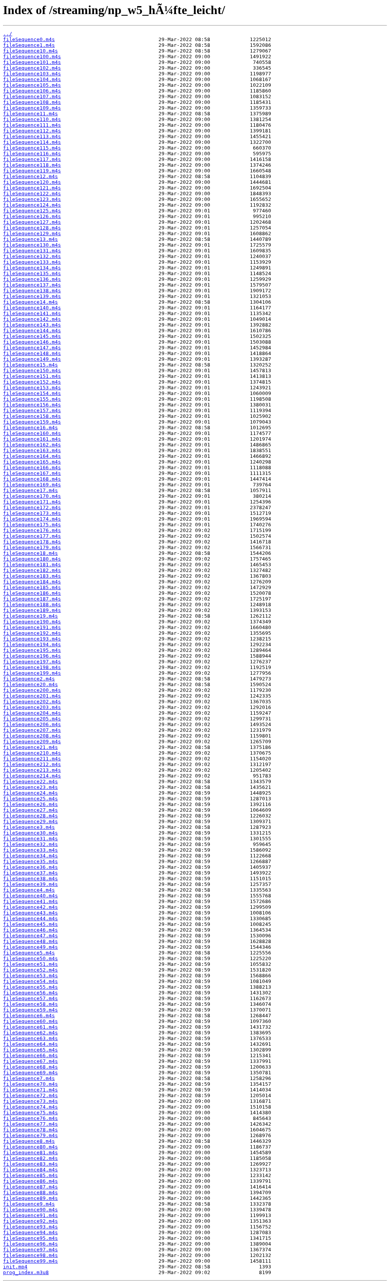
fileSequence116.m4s (32, 153)
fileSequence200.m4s (32, 690)
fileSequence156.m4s (32, 405)
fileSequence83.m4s (30, 1164)
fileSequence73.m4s (30, 1101)
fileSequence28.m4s (30, 816)
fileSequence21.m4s (30, 747)
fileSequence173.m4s (32, 513)
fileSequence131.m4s (32, 250)
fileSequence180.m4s (32, 559)
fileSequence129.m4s (32, 233)
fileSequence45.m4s (30, 924)
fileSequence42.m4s (30, 907)
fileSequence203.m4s (32, 707)
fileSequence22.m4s (30, 781)
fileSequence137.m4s (32, 285)
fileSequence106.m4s (32, 91)
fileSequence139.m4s (32, 296)
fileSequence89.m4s (30, 1198)
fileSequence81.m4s (30, 1152)
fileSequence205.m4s (32, 719)
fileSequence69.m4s (30, 1072)
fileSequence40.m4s (30, 895)
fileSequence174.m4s (32, 519)
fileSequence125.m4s (32, 210)
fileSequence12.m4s (30, 176)
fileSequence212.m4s (32, 764)
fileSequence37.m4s (30, 873)
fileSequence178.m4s (32, 542)
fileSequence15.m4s (30, 365)
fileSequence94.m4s (30, 1232)
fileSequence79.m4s (30, 1135)
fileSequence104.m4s (32, 79)
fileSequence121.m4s (32, 188)
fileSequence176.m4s (32, 530)
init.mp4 (15, 1267)
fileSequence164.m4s (32, 456)
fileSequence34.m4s (30, 856)
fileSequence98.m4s (30, 1255)
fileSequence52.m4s (30, 970)
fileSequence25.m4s (30, 798)
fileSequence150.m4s (32, 370)
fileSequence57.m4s (30, 998)
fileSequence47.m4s (30, 935)
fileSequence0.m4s (29, 39)
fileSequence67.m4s (30, 1061)
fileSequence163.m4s (32, 450)
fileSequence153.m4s (32, 387)
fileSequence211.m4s (32, 758)
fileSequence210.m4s (32, 753)
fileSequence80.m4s (30, 1147)
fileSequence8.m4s (29, 1141)
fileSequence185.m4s (32, 587)
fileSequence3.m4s (29, 827)
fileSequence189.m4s (32, 610)
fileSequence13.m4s (30, 239)
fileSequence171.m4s (32, 502)
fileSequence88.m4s (30, 1192)
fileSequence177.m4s (32, 536)
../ (7, 34)
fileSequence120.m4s (32, 182)
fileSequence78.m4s (30, 1130)
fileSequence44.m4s (30, 918)
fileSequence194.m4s (32, 644)
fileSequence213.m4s (32, 770)
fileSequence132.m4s (32, 256)
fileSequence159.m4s (32, 422)
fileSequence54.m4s (30, 981)
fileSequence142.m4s (32, 319)
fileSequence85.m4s (30, 1175)
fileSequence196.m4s (32, 656)
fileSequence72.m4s (30, 1095)
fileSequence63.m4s (30, 1038)
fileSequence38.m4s (30, 878)
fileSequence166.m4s (32, 467)
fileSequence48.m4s (30, 941)
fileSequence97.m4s (30, 1249)
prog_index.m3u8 (26, 1272)
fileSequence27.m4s (30, 810)
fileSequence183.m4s (32, 576)
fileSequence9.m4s (29, 1204)
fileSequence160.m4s (32, 433)
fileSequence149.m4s (32, 359)
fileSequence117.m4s (32, 159)
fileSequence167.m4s (32, 473)
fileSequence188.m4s (32, 604)
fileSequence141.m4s (32, 313)
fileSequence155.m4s (32, 399)
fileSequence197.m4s (32, 661)
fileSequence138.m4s (32, 290)
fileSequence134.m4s (32, 268)
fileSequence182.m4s (32, 570)
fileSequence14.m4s (30, 302)
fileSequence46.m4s (30, 930)
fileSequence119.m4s (32, 171)
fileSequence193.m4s (32, 639)
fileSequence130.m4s (32, 245)
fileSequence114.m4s (32, 142)
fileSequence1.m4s (29, 45)
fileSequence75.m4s (30, 1112)
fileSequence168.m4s (32, 479)
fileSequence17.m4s (30, 490)
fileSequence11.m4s (30, 113)
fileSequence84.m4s (30, 1169)
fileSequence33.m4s (30, 850)
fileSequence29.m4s (30, 821)
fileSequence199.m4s (32, 673)
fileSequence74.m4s (30, 1107)
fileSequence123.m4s (32, 199)
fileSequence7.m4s (29, 1078)
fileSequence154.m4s (32, 393)
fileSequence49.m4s (30, 947)
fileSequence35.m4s (30, 861)
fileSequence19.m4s (30, 616)
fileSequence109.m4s (32, 108)
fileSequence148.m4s (32, 353)
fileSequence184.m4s (32, 582)
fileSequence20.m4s (30, 684)
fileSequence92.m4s (30, 1221)
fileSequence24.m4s (30, 793)
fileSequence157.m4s (32, 410)
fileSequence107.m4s (32, 96)
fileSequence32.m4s (30, 844)
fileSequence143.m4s (32, 325)
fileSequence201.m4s (32, 696)
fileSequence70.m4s (30, 1084)
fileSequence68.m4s (30, 1067)
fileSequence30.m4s (30, 833)
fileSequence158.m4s (32, 416)
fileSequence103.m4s (32, 73)
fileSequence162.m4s (32, 445)
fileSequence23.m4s (30, 787)
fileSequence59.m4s (30, 1010)
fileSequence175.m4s (32, 524)
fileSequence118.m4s (32, 165)
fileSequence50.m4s (30, 958)
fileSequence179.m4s (32, 547)
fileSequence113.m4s (32, 136)
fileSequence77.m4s (30, 1124)
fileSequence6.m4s (29, 1015)
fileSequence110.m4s (32, 119)
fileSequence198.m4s (32, 667)
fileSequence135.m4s (32, 273)
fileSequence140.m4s (32, 308)
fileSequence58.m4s (30, 1004)
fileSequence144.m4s (32, 330)
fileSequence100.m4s (32, 56)
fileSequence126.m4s (32, 216)
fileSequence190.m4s (32, 621)
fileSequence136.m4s (32, 279)
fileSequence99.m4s (30, 1261)
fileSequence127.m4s (32, 222)
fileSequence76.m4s (30, 1118)
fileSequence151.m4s (32, 376)
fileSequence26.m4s (30, 804)
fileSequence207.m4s (32, 730)
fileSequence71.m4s (30, 1090)
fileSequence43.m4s (30, 913)
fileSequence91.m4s (30, 1215)
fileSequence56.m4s (30, 993)
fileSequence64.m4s (30, 1044)
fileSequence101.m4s (32, 62)
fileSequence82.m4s (30, 1158)
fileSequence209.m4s (32, 741)
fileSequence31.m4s (30, 838)
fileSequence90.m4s (30, 1209)
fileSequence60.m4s (30, 1021)
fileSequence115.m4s (32, 148)
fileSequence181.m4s (32, 564)
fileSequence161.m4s (32, 439)
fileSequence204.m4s (32, 713)
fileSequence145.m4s (32, 336)
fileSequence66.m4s (30, 1055)
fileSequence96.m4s (30, 1244)
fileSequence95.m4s (30, 1238)
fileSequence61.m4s (30, 1027)
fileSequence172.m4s (32, 507)
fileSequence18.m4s (30, 553)
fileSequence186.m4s (32, 593)
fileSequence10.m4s (30, 51)
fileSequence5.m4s (29, 953)
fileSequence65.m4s (30, 1050)
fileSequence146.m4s (32, 342)
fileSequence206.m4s (32, 724)
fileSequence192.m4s (32, 633)
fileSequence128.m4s (32, 228)
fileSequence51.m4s (30, 964)
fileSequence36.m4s (30, 867)
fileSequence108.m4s (32, 102)
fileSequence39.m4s (30, 884)
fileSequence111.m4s (32, 125)
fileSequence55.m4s (30, 987)
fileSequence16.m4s (30, 427)
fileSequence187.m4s (32, 599)
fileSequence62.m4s (30, 1032)
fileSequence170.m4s (32, 496)
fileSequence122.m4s (32, 193)
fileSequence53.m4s (30, 975)
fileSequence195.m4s (32, 650)
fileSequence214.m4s (32, 776)
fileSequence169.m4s (32, 484)
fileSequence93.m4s (30, 1227)
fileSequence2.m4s (29, 679)
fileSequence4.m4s (29, 890)
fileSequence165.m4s (32, 462)
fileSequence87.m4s (30, 1187)
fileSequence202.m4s (32, 701)
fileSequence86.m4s (30, 1181)
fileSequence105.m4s (32, 85)
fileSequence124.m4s (32, 205)
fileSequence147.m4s (32, 347)
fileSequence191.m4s (32, 627)
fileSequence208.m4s (32, 736)
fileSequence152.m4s (32, 382)
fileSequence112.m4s (32, 131)
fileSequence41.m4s (30, 901)
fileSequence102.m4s (32, 68)
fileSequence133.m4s (32, 262)
